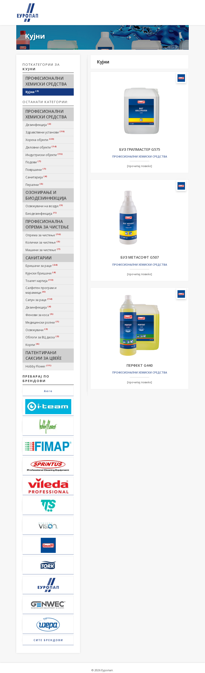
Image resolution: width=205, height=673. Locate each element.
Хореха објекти (40, 139)
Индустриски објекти (44, 155)
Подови (33, 162)
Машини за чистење (43, 250)
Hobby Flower (39, 366)
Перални (34, 184)
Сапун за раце (39, 299)
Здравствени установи (45, 132)
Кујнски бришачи (41, 273)
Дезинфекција (38, 124)
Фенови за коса (40, 315)
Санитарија (36, 177)
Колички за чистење (43, 242)
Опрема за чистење (43, 235)
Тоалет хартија (40, 280)
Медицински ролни (42, 322)
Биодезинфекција (41, 213)
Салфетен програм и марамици (41, 290)
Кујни (32, 92)
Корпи (33, 344)
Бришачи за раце (42, 265)
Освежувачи (37, 330)
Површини (36, 169)
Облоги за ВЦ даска (42, 337)
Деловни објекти (41, 147)
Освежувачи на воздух (44, 206)
